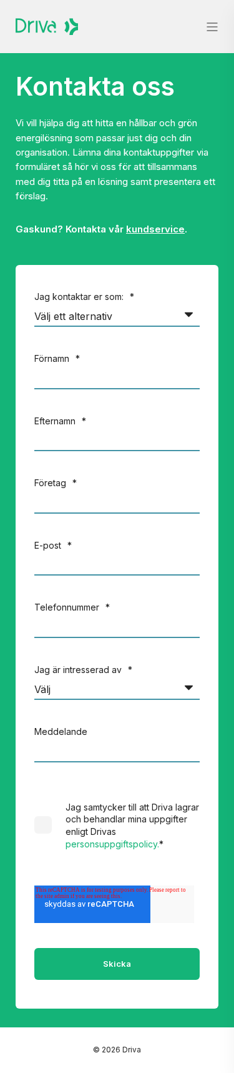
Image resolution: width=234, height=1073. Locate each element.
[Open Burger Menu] (212, 26)
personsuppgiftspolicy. (112, 844)
